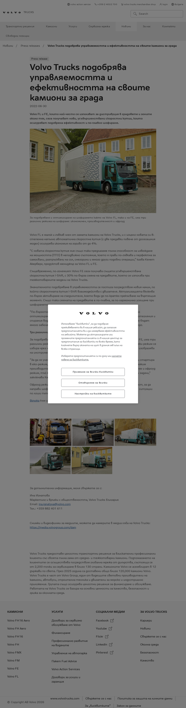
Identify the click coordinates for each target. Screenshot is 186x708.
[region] (93, 354)
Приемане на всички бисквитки (93, 371)
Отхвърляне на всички (92, 382)
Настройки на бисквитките (93, 393)
